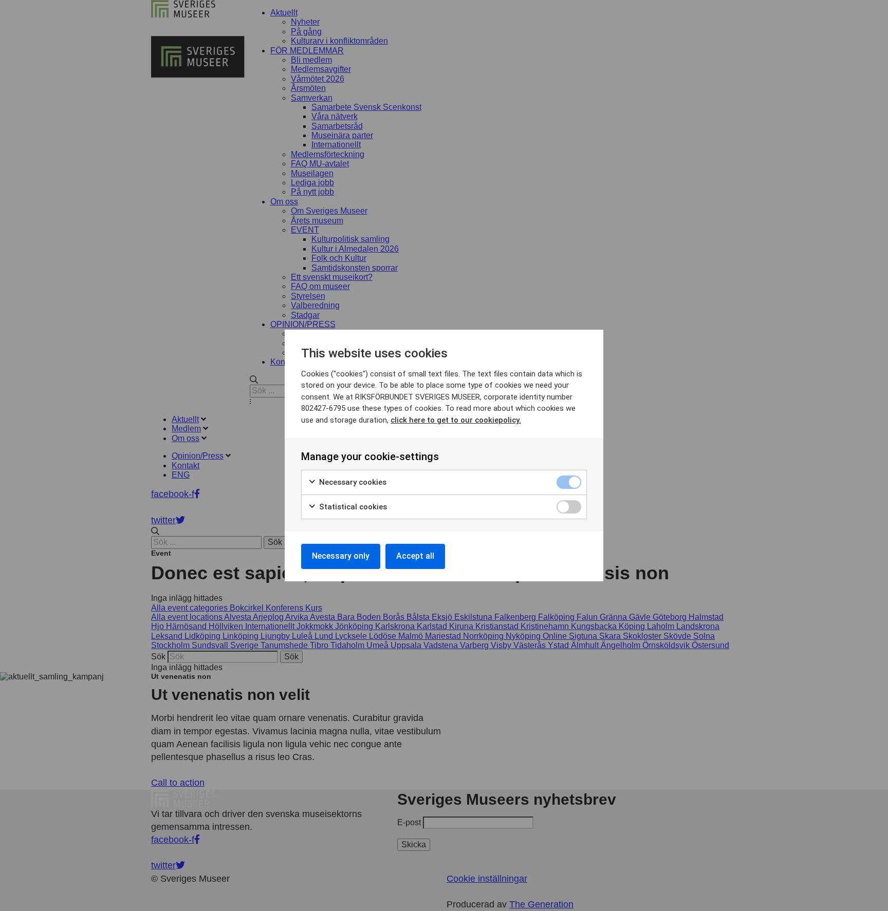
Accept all (415, 556)
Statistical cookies (352, 506)
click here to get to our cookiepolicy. (456, 420)
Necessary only (340, 556)
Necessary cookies (351, 482)
